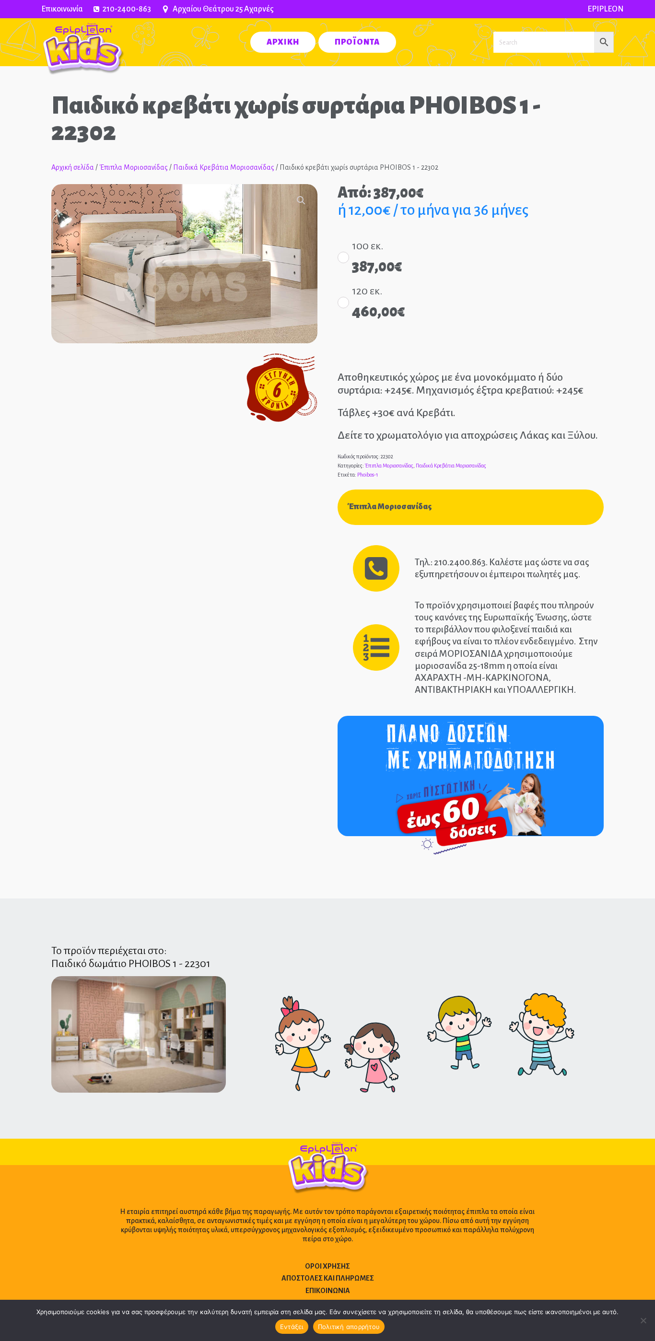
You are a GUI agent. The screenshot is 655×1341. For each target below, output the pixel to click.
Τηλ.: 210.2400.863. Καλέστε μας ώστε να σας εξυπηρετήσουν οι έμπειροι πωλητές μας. (502, 568)
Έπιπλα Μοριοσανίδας (133, 167)
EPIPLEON (605, 9)
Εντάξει (292, 1326)
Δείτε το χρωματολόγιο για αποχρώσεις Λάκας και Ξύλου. (468, 435)
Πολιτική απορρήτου (349, 1326)
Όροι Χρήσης (327, 1266)
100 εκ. (367, 246)
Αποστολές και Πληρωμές (327, 1278)
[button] (301, 200)
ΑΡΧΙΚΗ (283, 42)
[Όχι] (643, 1320)
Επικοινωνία (62, 9)
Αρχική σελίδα (72, 167)
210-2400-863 (127, 9)
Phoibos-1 (367, 475)
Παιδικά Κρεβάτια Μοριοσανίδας (223, 167)
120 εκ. (367, 291)
